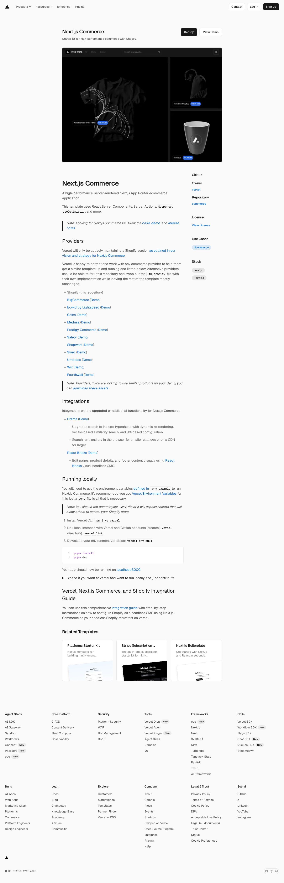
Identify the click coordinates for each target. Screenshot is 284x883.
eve (11, 756)
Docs (55, 794)
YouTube (242, 811)
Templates (105, 805)
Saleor (72, 337)
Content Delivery (63, 727)
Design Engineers (16, 829)
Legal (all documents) (205, 823)
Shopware (75, 345)
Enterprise (151, 835)
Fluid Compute (61, 733)
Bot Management (109, 733)
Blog (55, 800)
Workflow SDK (250, 727)
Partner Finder (107, 811)
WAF (101, 727)
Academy (58, 817)
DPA (194, 811)
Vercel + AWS (107, 817)
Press (148, 805)
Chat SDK (247, 739)
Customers (105, 794)
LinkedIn (242, 805)
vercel (196, 189)
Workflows (12, 739)
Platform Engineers (17, 823)
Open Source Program (159, 829)
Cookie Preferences (204, 840)
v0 (146, 751)
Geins (71, 315)
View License (201, 225)
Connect (14, 745)
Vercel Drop (156, 721)
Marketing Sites (15, 805)
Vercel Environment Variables (154, 493)
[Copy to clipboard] (176, 553)
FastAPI (196, 762)
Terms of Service (202, 800)
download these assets (90, 388)
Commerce (12, 817)
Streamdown (245, 751)
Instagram (244, 817)
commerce (199, 204)
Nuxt (194, 733)
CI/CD (56, 721)
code (146, 223)
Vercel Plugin (157, 733)
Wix (70, 367)
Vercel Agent (152, 727)
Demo (95, 300)
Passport (15, 751)
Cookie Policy (200, 805)
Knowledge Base (63, 811)
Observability (60, 739)
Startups (150, 817)
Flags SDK (244, 733)
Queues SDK (249, 745)
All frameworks (201, 774)
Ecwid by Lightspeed (83, 307)
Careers (149, 800)
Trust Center (199, 829)
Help (147, 846)
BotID (102, 739)
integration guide (125, 608)
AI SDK (10, 721)
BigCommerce (78, 300)
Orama (72, 419)
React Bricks (77, 453)
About (148, 794)
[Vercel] (7, 6)
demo (155, 223)
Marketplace (106, 800)
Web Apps (11, 800)
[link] (237, 6)
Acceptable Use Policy (206, 817)
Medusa (73, 322)
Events (148, 811)
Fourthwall (75, 375)
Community (59, 829)
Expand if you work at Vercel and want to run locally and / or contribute (120, 578)
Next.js (195, 727)
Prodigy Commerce (81, 330)
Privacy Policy (200, 794)
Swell (71, 352)
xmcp (194, 768)
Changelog (59, 805)
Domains (150, 745)
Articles (57, 823)
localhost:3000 (129, 569)
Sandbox (11, 733)
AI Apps (10, 794)
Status (195, 835)
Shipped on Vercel (156, 823)
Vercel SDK (244, 721)
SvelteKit (197, 739)
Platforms (11, 811)
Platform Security (109, 721)
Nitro (194, 745)
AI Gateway (13, 727)
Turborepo (197, 751)
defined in (151, 488)
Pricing (149, 840)
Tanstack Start (201, 756)
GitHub (241, 794)
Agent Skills (152, 739)
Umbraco (74, 360)
